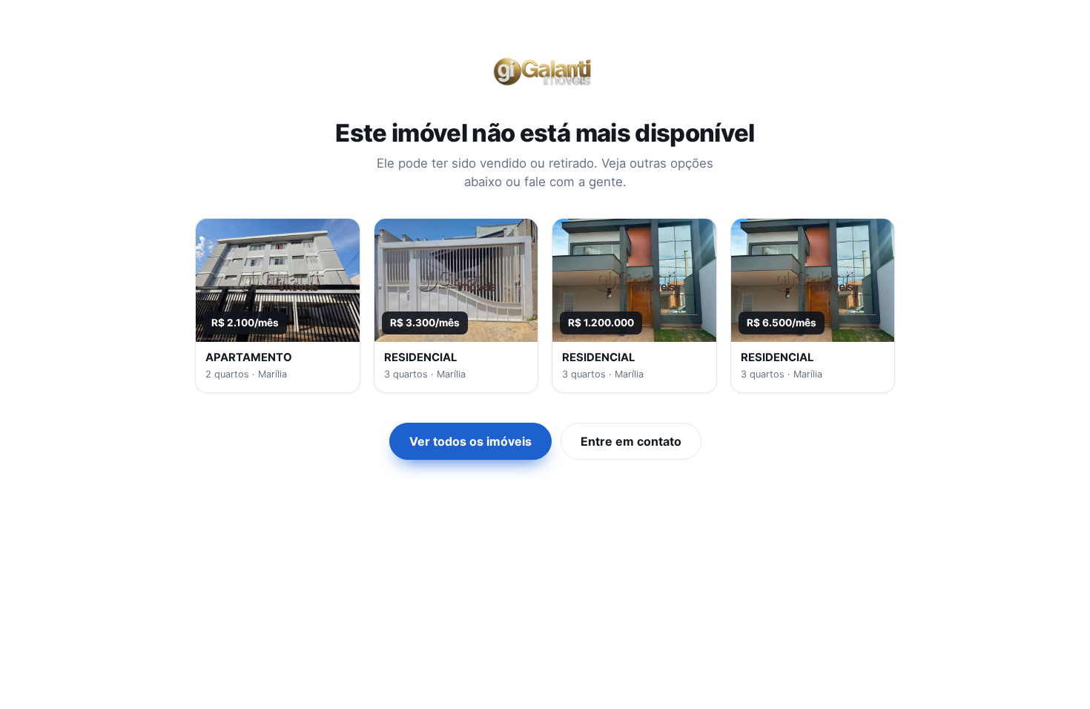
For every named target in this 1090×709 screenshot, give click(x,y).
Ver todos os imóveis (470, 441)
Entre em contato (631, 441)
